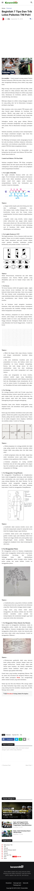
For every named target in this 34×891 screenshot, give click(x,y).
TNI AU (6, 853)
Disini (18, 677)
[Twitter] (16, 739)
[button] (2, 2)
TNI (21, 734)
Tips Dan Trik (15, 734)
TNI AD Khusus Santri (10, 850)
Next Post (28, 765)
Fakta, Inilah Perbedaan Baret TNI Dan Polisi (21, 831)
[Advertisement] (17, 39)
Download (10, 693)
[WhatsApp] (20, 739)
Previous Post (6, 765)
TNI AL (6, 851)
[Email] (24, 739)
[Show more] (28, 739)
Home (3, 8)
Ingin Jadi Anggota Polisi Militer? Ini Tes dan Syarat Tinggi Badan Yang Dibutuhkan (22, 823)
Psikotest (9, 8)
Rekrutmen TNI (8, 845)
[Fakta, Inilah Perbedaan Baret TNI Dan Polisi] (7, 833)
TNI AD (6, 848)
